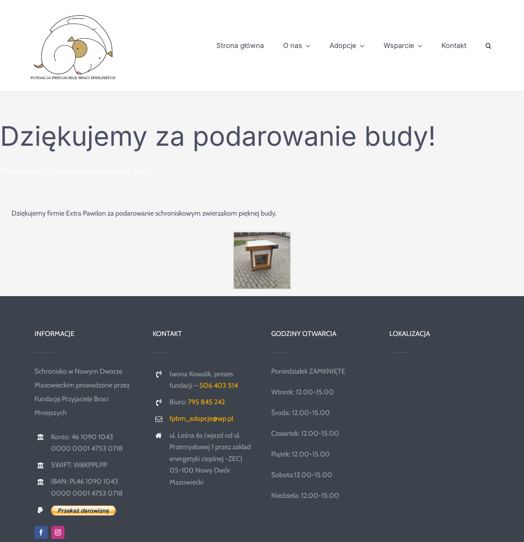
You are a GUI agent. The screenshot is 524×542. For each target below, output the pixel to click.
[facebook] (41, 532)
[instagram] (57, 532)
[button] (488, 45)
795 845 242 (206, 402)
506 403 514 (218, 385)
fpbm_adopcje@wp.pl (201, 418)
